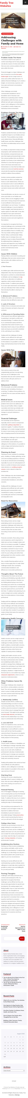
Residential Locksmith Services (5, 927)
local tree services (18, 169)
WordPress (23, 1088)
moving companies (10, 838)
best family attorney (9, 714)
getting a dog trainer (14, 425)
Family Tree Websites (6, 4)
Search (22, 938)
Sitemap (14, 1081)
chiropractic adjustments (8, 675)
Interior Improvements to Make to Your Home (20, 928)
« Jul (5, 1056)
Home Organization (7, 33)
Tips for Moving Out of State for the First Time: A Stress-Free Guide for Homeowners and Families (14, 979)
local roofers (20, 815)
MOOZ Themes (10, 1088)
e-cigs (20, 277)
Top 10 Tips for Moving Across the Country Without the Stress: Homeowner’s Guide (12, 984)
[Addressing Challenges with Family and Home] (13, 20)
